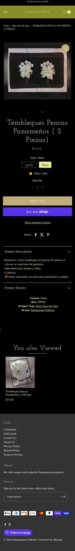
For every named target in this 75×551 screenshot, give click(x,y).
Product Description (18, 251)
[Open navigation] (6, 12)
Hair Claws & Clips (20, 25)
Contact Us (10, 437)
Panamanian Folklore (37, 12)
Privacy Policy (12, 446)
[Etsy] (10, 524)
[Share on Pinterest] (48, 234)
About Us (9, 441)
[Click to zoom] (65, 48)
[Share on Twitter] (42, 234)
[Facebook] (5, 524)
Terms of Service (13, 454)
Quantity (37, 180)
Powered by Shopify (50, 539)
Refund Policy (12, 450)
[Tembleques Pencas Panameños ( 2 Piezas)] (20, 372)
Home (6, 25)
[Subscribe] (62, 496)
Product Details (15, 287)
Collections (10, 429)
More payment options (37, 222)
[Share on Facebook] (35, 234)
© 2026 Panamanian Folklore (20, 539)
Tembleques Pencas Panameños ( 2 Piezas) (18, 393)
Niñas (45, 164)
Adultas (29, 164)
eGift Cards (10, 433)
